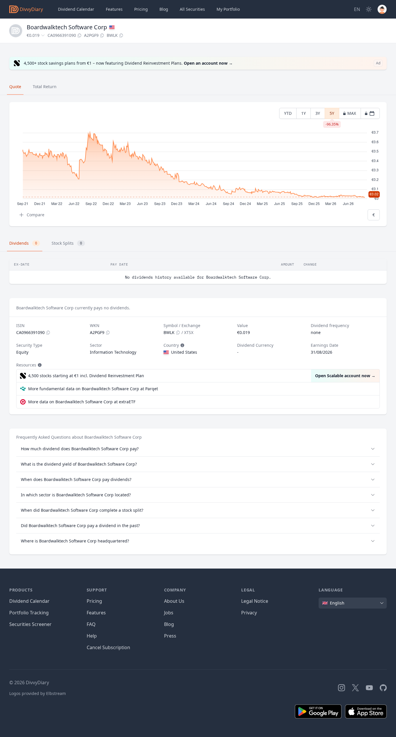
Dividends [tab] (23, 243)
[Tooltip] (182, 345)
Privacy (249, 612)
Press (170, 636)
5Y (332, 114)
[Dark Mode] (369, 9)
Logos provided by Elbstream (37, 693)
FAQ (91, 624)
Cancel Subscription (108, 647)
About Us (174, 601)
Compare (35, 214)
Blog (169, 624)
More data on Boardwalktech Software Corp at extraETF (81, 401)
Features (114, 9)
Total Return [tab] (45, 86)
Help (92, 636)
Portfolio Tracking (29, 612)
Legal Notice (254, 601)
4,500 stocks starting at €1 (86, 375)
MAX (351, 113)
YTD (288, 113)
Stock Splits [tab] (67, 243)
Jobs (168, 612)
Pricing (141, 9)
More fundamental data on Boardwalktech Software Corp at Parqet (93, 388)
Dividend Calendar (76, 9)
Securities (192, 9)
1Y (303, 113)
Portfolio (228, 9)
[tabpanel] (198, 164)
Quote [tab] (15, 86)
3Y (317, 113)
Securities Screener (30, 624)
